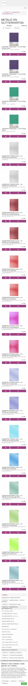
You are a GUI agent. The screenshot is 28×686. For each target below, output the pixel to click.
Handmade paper (6, 631)
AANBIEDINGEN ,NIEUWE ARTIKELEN (11, 597)
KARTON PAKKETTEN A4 (8, 621)
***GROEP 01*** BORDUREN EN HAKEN (11, 604)
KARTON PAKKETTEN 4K (8, 618)
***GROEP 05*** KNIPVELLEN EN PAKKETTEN (13, 658)
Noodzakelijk (6, 681)
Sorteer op (24, 25)
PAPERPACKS (5, 626)
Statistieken (22, 681)
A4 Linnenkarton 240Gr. (7, 611)
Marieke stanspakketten (7, 634)
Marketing (5, 683)
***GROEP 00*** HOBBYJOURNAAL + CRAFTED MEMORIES (13, 600)
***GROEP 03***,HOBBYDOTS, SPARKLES (12, 652)
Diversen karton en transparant (9, 629)
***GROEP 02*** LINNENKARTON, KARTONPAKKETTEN (10, 607)
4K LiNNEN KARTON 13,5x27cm (9, 613)
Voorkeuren (14, 681)
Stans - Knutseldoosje (7, 639)
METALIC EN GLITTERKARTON (9, 650)
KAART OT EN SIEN (6, 647)
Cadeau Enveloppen (7, 637)
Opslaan (24, 683)
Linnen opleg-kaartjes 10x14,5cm (10, 642)
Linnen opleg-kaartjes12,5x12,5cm (10, 644)
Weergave (9, 25)
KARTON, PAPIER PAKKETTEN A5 (10, 624)
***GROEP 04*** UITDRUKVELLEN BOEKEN (12, 655)
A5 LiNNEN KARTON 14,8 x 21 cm (10, 616)
